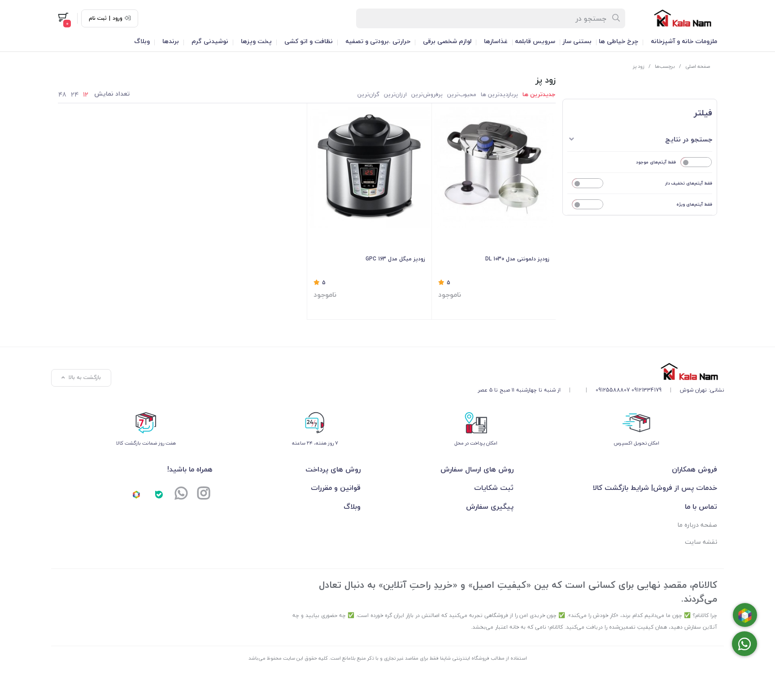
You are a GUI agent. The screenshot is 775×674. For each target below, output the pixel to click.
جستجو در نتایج (688, 139)
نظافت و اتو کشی (308, 41)
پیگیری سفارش (489, 506)
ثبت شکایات (493, 487)
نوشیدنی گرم (210, 41)
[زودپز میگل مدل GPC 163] (369, 167)
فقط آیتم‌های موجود (656, 162)
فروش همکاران (694, 469)
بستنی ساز (577, 41)
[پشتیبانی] (181, 494)
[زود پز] (601, 371)
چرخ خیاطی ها (618, 41)
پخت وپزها (256, 41)
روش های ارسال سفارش (476, 469)
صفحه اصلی (697, 66)
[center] (616, 18)
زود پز (638, 66)
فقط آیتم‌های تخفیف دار (688, 183)
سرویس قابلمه (535, 41)
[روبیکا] (136, 494)
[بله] (159, 494)
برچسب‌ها (665, 66)
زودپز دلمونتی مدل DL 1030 (517, 259)
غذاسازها (496, 41)
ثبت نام (98, 18)
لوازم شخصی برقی (447, 41)
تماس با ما (701, 506)
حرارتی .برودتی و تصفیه (377, 41)
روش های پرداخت (333, 469)
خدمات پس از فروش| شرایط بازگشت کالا (655, 487)
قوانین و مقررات (336, 487)
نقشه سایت (701, 541)
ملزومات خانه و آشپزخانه (684, 41)
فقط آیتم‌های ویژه (694, 204)
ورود (117, 18)
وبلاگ (142, 41)
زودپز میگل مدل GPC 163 (395, 259)
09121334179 (646, 390)
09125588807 (613, 390)
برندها (170, 41)
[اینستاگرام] (204, 494)
